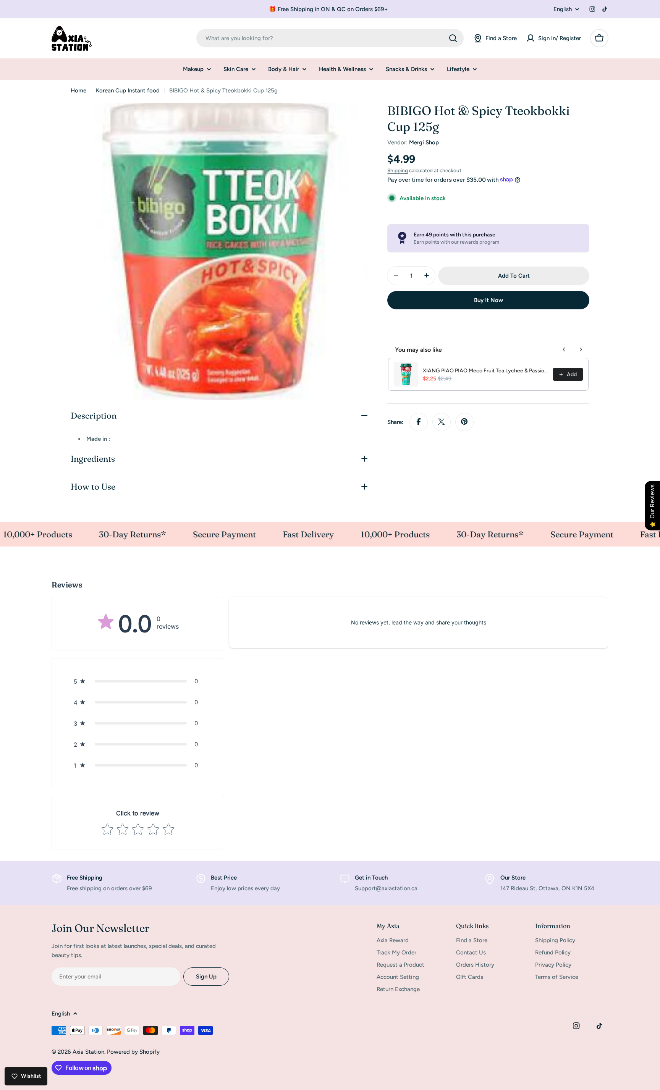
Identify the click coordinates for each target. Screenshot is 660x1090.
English (562, 9)
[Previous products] (564, 349)
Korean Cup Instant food (128, 90)
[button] (138, 681)
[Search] (453, 38)
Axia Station (88, 1051)
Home (78, 90)
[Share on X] (441, 421)
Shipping (397, 170)
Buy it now (488, 299)
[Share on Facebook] (418, 421)
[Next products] (581, 349)
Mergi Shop (424, 142)
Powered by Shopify (133, 1051)
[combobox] (330, 38)
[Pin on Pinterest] (464, 421)
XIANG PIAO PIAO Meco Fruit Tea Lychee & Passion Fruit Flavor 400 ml (485, 370)
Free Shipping (84, 877)
